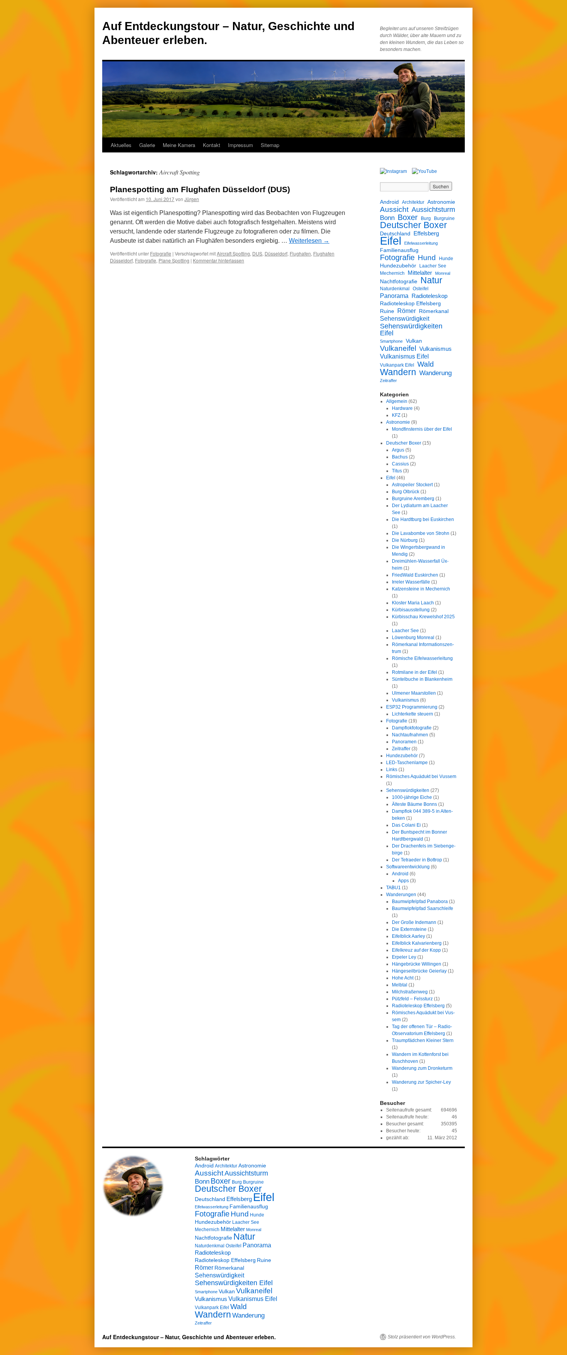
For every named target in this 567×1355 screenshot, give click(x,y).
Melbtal (399, 985)
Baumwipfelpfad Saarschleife (422, 908)
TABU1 (393, 887)
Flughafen (300, 253)
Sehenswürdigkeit (404, 318)
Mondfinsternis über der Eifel (422, 429)
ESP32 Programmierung (411, 707)
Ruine (387, 311)
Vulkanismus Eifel (404, 356)
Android (389, 202)
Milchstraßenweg (410, 992)
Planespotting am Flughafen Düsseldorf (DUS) (200, 189)
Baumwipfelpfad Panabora (420, 901)
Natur (431, 280)
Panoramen (404, 741)
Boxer (408, 217)
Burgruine (444, 218)
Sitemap (270, 145)
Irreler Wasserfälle (411, 582)
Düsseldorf (276, 253)
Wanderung (435, 373)
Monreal (442, 273)
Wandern (398, 372)
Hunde (446, 258)
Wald (425, 363)
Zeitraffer (388, 380)
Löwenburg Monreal (413, 637)
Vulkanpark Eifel (397, 365)
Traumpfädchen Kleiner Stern (423, 1040)
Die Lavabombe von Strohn (420, 533)
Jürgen (191, 199)
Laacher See (432, 266)
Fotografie (160, 253)
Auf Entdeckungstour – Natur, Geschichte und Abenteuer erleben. (189, 1337)
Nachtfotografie (398, 281)
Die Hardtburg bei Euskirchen (423, 519)
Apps (403, 880)
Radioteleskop (429, 296)
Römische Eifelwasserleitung (422, 658)
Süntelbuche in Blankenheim (422, 679)
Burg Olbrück (405, 491)
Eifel (390, 240)
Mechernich (392, 273)
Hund (427, 257)
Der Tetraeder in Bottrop (417, 860)
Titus (397, 471)
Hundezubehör (398, 265)
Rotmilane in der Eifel (414, 672)
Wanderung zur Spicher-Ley (421, 1082)
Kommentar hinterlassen (218, 260)
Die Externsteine (409, 929)
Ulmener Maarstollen (414, 693)
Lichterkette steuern (412, 714)
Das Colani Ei (406, 825)
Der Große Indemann (414, 922)
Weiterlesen (309, 240)
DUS (257, 253)
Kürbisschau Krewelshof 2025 (423, 616)
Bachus (400, 457)
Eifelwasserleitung (421, 243)
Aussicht (394, 209)
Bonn (387, 218)
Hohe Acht (402, 978)
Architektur (413, 202)
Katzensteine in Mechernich (421, 589)
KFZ (396, 415)
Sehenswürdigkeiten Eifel (411, 330)
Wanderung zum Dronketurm (422, 1068)
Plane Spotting (174, 260)
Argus (398, 450)
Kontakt (211, 145)
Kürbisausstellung (411, 609)
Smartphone (391, 341)
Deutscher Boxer (413, 225)
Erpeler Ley (404, 957)
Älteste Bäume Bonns (414, 804)
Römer (406, 310)
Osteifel (421, 288)
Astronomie (441, 202)
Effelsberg (426, 233)
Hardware (402, 408)
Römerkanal (434, 311)
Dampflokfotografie (412, 728)
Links (391, 769)
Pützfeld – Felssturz (412, 998)
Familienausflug (399, 250)
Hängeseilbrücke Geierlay (419, 971)
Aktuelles (121, 145)
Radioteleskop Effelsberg (410, 303)
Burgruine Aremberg (413, 498)
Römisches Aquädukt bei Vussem (421, 776)
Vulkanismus (435, 348)
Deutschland (395, 233)
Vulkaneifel (398, 348)
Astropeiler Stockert (412, 484)
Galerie (147, 145)
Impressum (240, 145)
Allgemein (396, 401)
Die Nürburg (405, 540)
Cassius (400, 464)
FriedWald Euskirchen (415, 575)
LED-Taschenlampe (407, 762)
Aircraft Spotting (233, 253)
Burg (426, 218)
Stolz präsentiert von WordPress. (422, 1337)
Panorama (394, 295)
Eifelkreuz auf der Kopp (416, 950)
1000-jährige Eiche (412, 797)
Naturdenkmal (395, 288)
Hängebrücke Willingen (416, 964)
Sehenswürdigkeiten (407, 790)
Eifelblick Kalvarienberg (417, 943)
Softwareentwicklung (408, 867)
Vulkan (414, 341)
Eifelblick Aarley (408, 936)
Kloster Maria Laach (413, 603)
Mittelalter (420, 272)
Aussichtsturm (433, 209)
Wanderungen (401, 894)
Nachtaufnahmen (410, 735)
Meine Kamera (179, 145)
